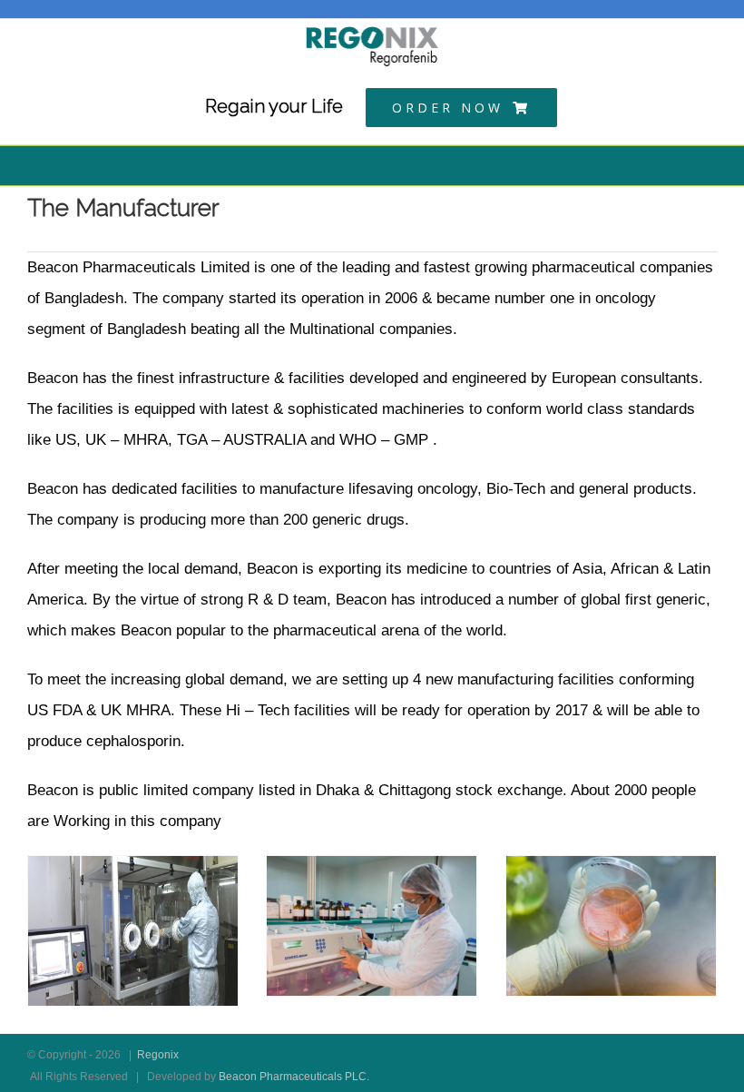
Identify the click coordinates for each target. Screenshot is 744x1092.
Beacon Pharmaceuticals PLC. (294, 1076)
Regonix (158, 1054)
